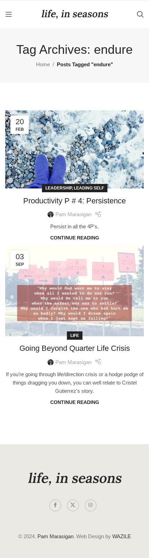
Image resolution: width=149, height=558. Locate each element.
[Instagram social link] (91, 505)
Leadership (58, 188)
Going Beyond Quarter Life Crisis (74, 348)
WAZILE (121, 536)
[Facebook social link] (55, 505)
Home (43, 64)
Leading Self (89, 188)
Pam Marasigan (73, 214)
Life (74, 335)
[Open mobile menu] (9, 14)
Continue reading (74, 237)
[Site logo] (74, 14)
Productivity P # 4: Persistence (74, 200)
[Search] (140, 14)
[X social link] (73, 505)
